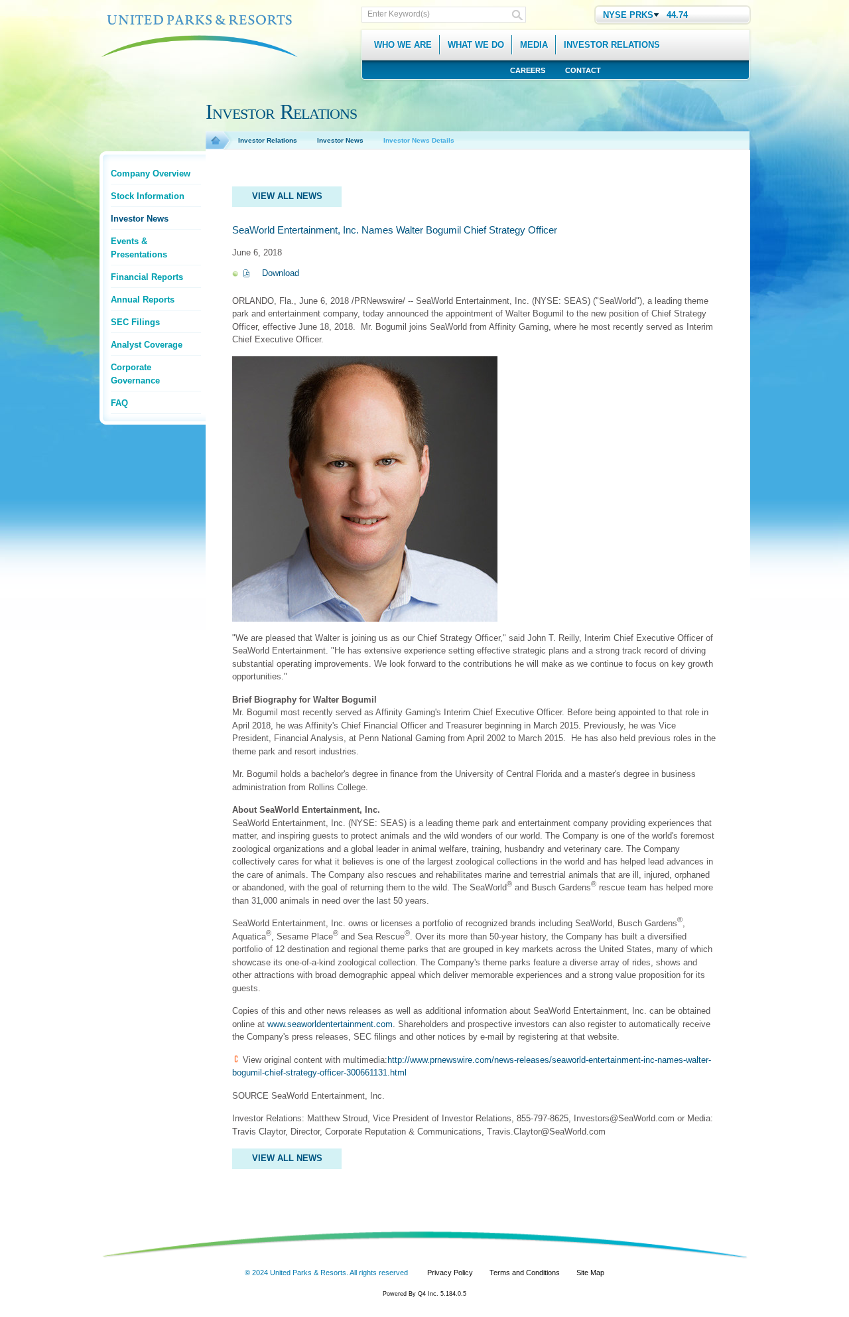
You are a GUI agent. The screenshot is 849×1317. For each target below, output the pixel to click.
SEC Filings (135, 322)
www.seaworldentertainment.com (330, 1024)
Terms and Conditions (525, 1273)
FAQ (119, 403)
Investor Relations (267, 140)
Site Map (590, 1273)
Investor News (139, 219)
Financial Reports (147, 277)
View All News (287, 196)
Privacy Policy (450, 1273)
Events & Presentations (139, 247)
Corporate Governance (135, 373)
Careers (527, 70)
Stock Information (147, 196)
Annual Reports (142, 300)
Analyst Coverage (146, 345)
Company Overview (150, 173)
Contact (583, 70)
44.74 (677, 15)
